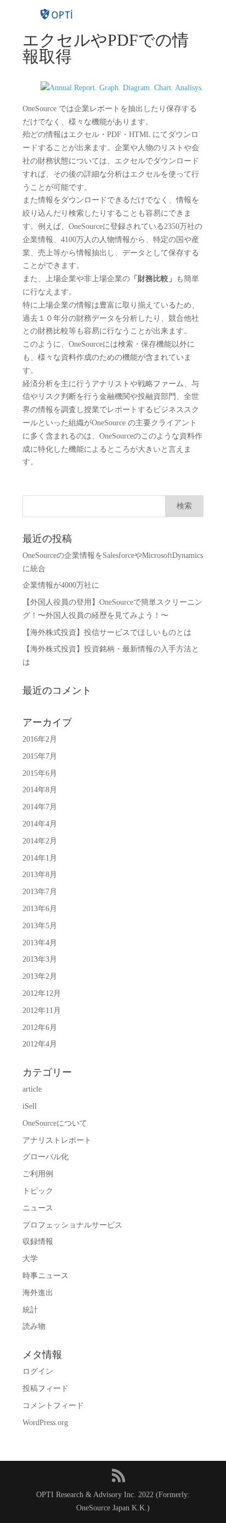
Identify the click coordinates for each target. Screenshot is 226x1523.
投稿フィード (45, 1388)
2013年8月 (39, 874)
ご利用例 (37, 1174)
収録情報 (37, 1241)
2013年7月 (39, 891)
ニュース (37, 1208)
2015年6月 (39, 773)
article (32, 1089)
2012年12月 (41, 993)
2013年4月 (39, 943)
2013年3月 (39, 959)
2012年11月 (41, 1010)
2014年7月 (39, 807)
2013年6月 (39, 909)
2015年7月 (39, 756)
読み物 (34, 1326)
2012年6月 (39, 1027)
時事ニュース (45, 1276)
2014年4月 (39, 824)
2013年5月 (39, 926)
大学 (30, 1258)
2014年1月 (39, 858)
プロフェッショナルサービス (72, 1225)
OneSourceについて (54, 1123)
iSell (29, 1106)
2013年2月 (39, 976)
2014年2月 (39, 841)
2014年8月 (39, 790)
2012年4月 (39, 1044)
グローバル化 (45, 1157)
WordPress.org (45, 1422)
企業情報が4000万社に (60, 585)
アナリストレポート (57, 1140)
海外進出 (37, 1293)
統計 (30, 1310)
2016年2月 (39, 739)
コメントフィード (53, 1405)
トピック (37, 1191)
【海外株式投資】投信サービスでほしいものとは (106, 632)
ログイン (37, 1371)
